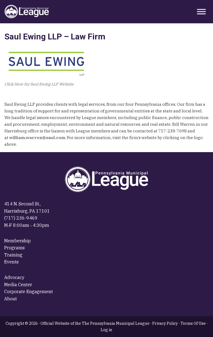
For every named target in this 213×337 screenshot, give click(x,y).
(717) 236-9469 (20, 218)
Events (11, 262)
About (10, 298)
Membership (17, 240)
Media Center (18, 284)
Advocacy (14, 277)
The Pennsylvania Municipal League (26, 11)
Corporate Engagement (28, 291)
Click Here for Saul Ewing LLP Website (39, 84)
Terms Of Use (193, 323)
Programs (14, 247)
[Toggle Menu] (201, 11)
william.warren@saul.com (37, 137)
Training (13, 255)
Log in (106, 329)
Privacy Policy (165, 323)
